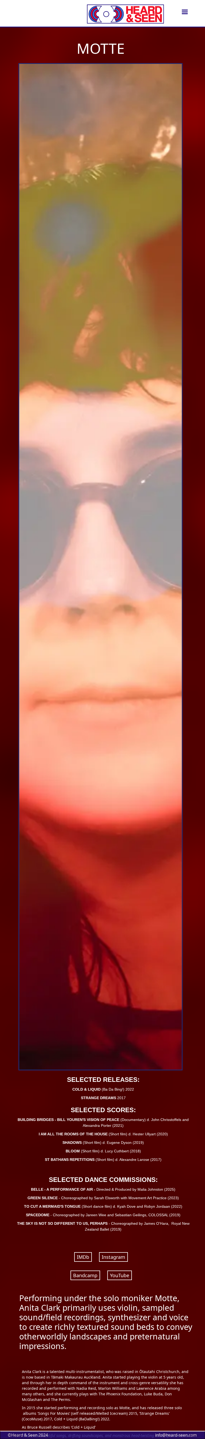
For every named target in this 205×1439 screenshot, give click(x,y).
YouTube (119, 1275)
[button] (184, 12)
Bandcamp (85, 1275)
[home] (123, 12)
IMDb (83, 1257)
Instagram (113, 1257)
